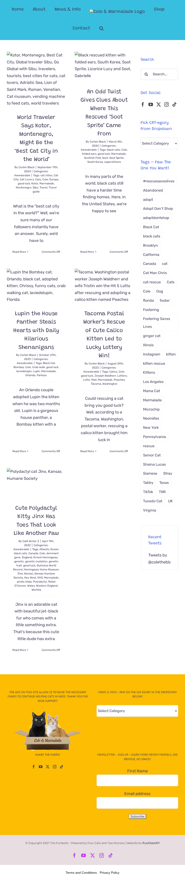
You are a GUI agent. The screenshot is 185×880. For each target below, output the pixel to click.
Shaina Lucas (154, 464)
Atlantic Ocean (48, 549)
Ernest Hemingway (45, 557)
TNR (162, 492)
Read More (19, 251)
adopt (148, 199)
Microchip (151, 409)
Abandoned (153, 190)
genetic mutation (36, 561)
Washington (109, 383)
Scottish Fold (92, 157)
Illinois (148, 345)
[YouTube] (150, 104)
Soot (105, 157)
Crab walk (38, 367)
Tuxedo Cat (152, 501)
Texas (164, 482)
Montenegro (23, 187)
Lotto (86, 379)
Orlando (30, 375)
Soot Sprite (116, 157)
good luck (24, 183)
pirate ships (24, 581)
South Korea (95, 161)
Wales (31, 585)
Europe (53, 179)
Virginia (149, 510)
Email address (137, 793)
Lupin (36, 371)
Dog (159, 291)
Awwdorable (22, 175)
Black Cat (49, 363)
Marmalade (46, 183)
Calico (113, 371)
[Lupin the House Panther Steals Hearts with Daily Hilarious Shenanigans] (36, 286)
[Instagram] (166, 104)
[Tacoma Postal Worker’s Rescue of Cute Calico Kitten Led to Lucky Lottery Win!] (104, 286)
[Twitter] (158, 104)
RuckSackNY (151, 843)
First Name (137, 770)
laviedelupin (24, 371)
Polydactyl (40, 581)
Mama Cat (151, 391)
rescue (149, 446)
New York (151, 427)
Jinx (20, 573)
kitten (171, 354)
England (27, 557)
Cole (45, 179)
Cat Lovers (27, 179)
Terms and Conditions (81, 872)
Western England (47, 585)
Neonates (151, 418)
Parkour (42, 375)
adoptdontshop (156, 218)
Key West (30, 577)
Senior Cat (152, 455)
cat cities (46, 175)
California (151, 254)
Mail (94, 379)
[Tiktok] (174, 104)
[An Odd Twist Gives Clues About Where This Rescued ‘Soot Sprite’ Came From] (104, 66)
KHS (40, 577)
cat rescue (152, 282)
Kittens (149, 372)
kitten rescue (154, 363)
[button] (101, 28)
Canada (33, 553)
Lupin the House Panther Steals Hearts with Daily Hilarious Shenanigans (36, 331)
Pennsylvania (154, 437)
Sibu (35, 187)
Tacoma (96, 383)
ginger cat (151, 336)
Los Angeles (153, 382)
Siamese (150, 473)
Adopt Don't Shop (158, 208)
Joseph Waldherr (105, 375)
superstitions (112, 161)
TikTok (148, 492)
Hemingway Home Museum (41, 569)
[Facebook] (143, 104)
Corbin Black (26, 167)
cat (164, 263)
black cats (113, 149)
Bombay (19, 367)
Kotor (34, 183)
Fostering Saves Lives (156, 323)
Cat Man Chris (155, 273)
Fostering (151, 310)
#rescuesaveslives (158, 181)
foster (165, 300)
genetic (19, 561)
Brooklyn (150, 245)
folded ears (89, 153)
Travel (43, 187)
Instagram (151, 354)
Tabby (148, 482)
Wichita (36, 589)
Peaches (119, 379)
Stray (167, 473)
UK (170, 501)
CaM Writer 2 (31, 541)
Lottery (122, 375)
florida (148, 300)
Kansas (28, 573)
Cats (38, 179)
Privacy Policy (109, 872)
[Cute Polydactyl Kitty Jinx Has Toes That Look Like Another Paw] (36, 483)
